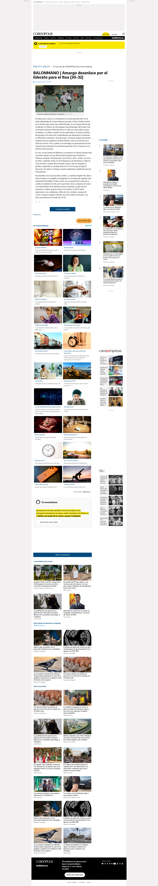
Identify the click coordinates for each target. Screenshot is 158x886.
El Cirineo (76, 38)
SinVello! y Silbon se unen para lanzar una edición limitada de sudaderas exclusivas (103, 402)
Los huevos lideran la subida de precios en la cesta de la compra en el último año (76, 676)
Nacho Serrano (38, 772)
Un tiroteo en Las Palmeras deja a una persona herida (76, 794)
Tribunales (60, 2)
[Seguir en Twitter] (105, 863)
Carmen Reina (37, 619)
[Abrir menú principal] (123, 34)
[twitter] (36, 202)
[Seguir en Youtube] (114, 863)
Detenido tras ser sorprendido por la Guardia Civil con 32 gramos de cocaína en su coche (113, 256)
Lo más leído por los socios (43, 561)
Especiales (88, 38)
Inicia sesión (114, 34)
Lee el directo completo (62, 209)
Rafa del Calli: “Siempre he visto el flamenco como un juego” (104, 480)
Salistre (73, 2)
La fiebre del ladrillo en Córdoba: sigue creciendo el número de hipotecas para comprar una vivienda (75, 848)
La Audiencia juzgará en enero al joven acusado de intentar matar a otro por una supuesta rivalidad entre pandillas (76, 710)
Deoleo (56, 2)
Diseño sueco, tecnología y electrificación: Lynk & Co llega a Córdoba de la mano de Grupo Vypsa (104, 381)
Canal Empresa (97, 38)
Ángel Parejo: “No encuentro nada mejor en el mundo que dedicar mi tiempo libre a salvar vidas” (104, 521)
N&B (82, 38)
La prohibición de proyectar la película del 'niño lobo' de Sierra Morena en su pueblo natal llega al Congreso (47, 614)
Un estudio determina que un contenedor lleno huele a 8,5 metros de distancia (112, 281)
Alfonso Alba (49, 588)
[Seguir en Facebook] (107, 863)
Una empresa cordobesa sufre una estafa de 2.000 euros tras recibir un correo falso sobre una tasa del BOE (113, 159)
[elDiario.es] (46, 865)
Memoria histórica (67, 2)
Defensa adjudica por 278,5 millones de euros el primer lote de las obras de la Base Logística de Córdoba (77, 738)
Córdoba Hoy (38, 38)
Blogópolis (61, 38)
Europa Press (67, 617)
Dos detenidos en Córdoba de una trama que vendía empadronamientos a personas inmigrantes (112, 231)
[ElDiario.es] (118, 38)
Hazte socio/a (105, 34)
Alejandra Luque (68, 715)
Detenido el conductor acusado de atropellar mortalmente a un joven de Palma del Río (76, 613)
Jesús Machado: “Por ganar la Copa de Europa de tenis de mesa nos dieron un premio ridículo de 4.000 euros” (104, 511)
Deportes (53, 38)
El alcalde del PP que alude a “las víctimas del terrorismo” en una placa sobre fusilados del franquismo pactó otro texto (77, 585)
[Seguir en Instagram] (112, 863)
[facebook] (40, 202)
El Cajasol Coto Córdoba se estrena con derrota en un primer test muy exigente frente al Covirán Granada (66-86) (47, 767)
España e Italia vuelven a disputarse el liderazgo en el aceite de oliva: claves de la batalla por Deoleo (47, 584)
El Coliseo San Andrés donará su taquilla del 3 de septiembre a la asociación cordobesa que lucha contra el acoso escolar (75, 767)
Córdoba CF (78, 2)
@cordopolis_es (40, 625)
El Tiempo (69, 38)
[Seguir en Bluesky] (102, 863)
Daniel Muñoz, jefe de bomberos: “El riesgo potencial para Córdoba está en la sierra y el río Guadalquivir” (104, 490)
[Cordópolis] (46, 861)
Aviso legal (82, 882)
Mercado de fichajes (85, 2)
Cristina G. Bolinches (39, 588)
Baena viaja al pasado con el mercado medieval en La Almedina (47, 648)
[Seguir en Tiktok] (117, 863)
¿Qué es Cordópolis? (72, 882)
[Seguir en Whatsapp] (120, 863)
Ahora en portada (40, 686)
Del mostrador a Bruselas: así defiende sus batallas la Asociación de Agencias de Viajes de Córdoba (103, 392)
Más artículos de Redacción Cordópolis (47, 623)
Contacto (88, 882)
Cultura (46, 38)
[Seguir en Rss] (122, 863)
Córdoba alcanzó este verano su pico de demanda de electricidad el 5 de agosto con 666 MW (77, 649)
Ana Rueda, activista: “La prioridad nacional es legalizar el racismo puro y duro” (104, 501)
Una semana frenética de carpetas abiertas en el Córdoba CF (46, 794)
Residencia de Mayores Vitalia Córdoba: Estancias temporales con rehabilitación (104, 371)
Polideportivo (37, 214)
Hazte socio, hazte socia (49, 522)
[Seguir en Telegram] (109, 863)
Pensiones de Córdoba (49, 2)
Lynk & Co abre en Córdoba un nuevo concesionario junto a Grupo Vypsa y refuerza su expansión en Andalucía (104, 360)
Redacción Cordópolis (40, 651)
